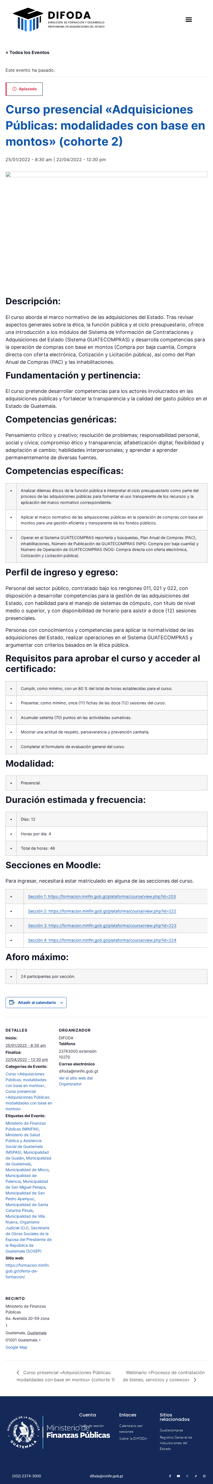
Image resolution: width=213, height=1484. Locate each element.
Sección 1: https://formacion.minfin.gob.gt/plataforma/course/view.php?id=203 (102, 896)
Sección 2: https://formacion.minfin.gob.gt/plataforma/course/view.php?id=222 (102, 911)
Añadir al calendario (37, 1002)
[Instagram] (204, 1476)
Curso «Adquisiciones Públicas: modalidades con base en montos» (26, 1079)
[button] (189, 19)
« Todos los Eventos (27, 52)
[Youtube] (179, 1476)
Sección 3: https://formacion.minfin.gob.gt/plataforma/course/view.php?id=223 (102, 925)
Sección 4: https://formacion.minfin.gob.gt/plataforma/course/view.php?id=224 (102, 940)
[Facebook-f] (170, 1476)
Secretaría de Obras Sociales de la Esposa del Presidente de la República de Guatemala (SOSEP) (29, 1239)
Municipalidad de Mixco (27, 1169)
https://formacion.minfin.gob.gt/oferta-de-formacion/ (28, 1271)
